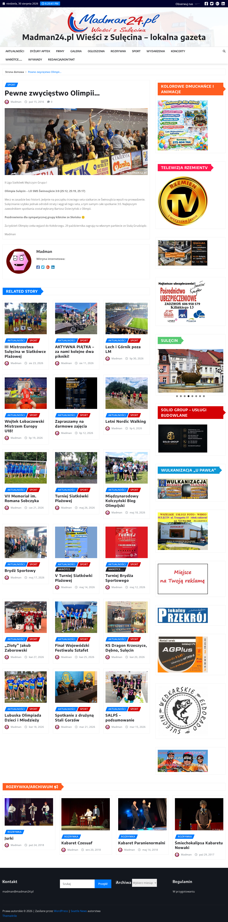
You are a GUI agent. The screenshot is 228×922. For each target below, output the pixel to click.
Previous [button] (161, 371)
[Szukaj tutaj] (224, 51)
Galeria (76, 51)
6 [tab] (196, 396)
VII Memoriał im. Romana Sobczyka (22, 498)
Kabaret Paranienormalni (141, 842)
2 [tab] (181, 396)
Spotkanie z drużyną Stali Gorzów (74, 717)
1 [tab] (177, 396)
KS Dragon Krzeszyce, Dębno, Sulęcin (126, 647)
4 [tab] (188, 396)
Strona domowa (14, 72)
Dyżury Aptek (40, 51)
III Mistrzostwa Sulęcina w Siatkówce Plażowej (25, 351)
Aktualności (15, 51)
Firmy (60, 51)
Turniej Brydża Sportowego (119, 578)
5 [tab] (192, 396)
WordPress (61, 911)
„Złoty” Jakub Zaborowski (18, 647)
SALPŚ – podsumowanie (119, 717)
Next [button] (219, 371)
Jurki (9, 838)
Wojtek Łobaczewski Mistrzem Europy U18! (24, 426)
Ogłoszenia (96, 51)
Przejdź (103, 884)
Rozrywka (118, 51)
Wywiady (35, 59)
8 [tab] (204, 396)
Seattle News (79, 911)
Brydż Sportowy (20, 570)
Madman (16, 101)
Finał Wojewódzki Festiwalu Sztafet (72, 647)
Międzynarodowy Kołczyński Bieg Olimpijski (122, 501)
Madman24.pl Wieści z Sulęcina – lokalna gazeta (114, 37)
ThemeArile (10, 916)
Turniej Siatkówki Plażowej (71, 498)
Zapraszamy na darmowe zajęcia (71, 423)
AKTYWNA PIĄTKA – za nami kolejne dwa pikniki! (74, 351)
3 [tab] (185, 396)
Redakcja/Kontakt (61, 59)
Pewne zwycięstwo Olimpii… (44, 72)
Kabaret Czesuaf (76, 842)
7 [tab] (200, 396)
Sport (136, 51)
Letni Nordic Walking (125, 421)
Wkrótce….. (14, 59)
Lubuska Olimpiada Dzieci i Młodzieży (23, 717)
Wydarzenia (156, 51)
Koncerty (178, 51)
